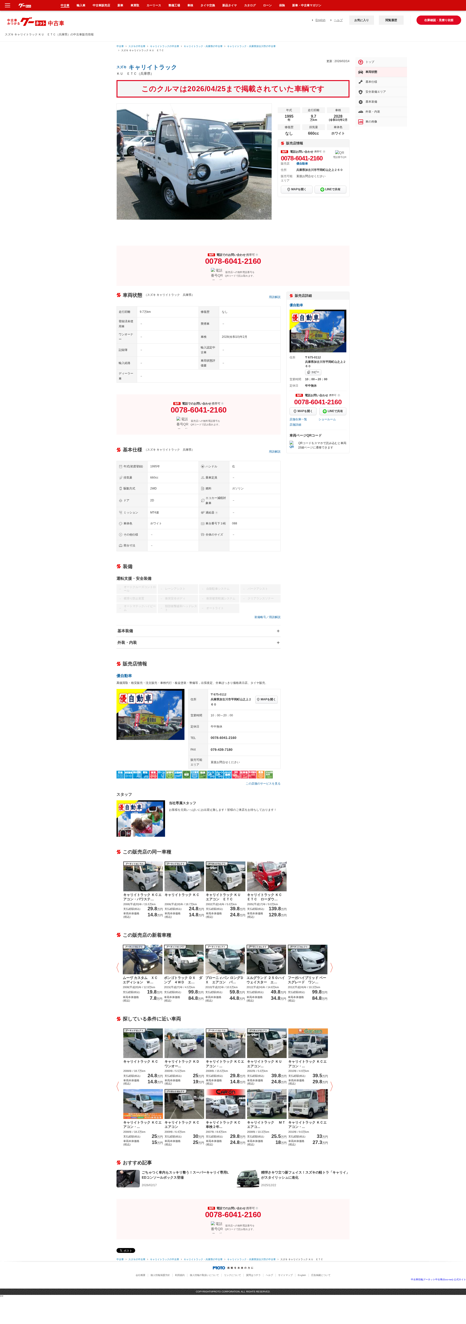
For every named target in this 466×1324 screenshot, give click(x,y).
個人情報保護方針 (160, 1275)
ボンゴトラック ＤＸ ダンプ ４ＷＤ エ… (183, 980)
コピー (315, 372)
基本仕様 (371, 81)
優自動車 (302, 163)
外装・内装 (127, 642)
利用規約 (180, 1275)
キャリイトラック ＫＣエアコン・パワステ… (142, 897)
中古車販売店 (101, 5)
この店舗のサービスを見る (263, 783)
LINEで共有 (333, 189)
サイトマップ (285, 1275)
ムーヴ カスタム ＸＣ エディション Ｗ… (142, 980)
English (320, 20)
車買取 (135, 5)
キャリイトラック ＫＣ (182, 895)
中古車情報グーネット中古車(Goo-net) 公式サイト (438, 1279)
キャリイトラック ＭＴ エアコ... (267, 1124)
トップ (370, 62)
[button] (118, 968)
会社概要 (140, 1275)
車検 (190, 5)
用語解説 (275, 297)
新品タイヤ (229, 5)
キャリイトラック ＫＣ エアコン (184, 1124)
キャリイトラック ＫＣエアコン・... (225, 1063)
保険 (282, 5)
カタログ (250, 5)
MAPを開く (299, 189)
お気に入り (361, 20)
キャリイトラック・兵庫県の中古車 (203, 46)
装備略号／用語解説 (267, 617)
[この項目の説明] (324, 151)
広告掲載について (321, 1275)
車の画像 (371, 121)
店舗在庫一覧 (298, 419)
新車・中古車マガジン (306, 5)
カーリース (154, 5)
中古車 (120, 46)
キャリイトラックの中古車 (164, 46)
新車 (120, 5)
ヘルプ (338, 20)
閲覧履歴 (391, 20)
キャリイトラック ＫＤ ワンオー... (184, 1063)
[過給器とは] (216, 512)
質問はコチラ (253, 1275)
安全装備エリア (376, 91)
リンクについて (232, 1275)
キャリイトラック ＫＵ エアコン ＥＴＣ (225, 897)
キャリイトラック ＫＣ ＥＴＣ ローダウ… (266, 897)
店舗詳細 (295, 424)
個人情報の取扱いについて (204, 1275)
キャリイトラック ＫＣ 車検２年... (225, 1124)
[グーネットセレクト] (142, 959)
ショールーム (327, 419)
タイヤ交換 (207, 5)
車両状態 (371, 72)
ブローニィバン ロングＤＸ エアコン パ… (224, 980)
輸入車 (81, 5)
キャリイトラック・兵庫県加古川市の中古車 (251, 46)
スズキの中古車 (136, 46)
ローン (267, 5)
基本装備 (125, 631)
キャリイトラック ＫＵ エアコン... (266, 1063)
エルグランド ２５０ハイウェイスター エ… (266, 980)
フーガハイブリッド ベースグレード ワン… (307, 980)
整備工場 (174, 5)
